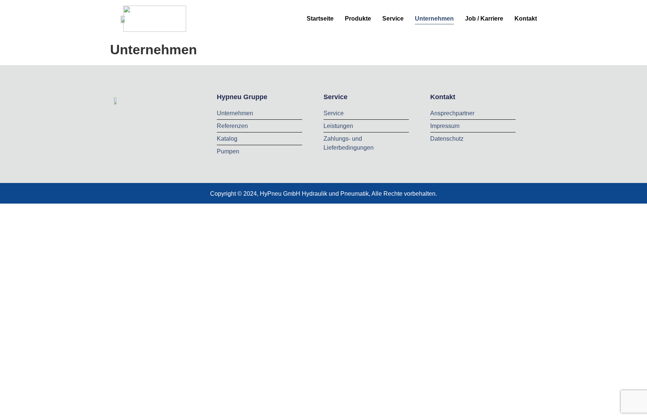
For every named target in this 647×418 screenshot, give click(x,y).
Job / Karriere (484, 18)
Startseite (320, 18)
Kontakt (525, 18)
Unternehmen (434, 18)
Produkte (358, 18)
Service (393, 18)
